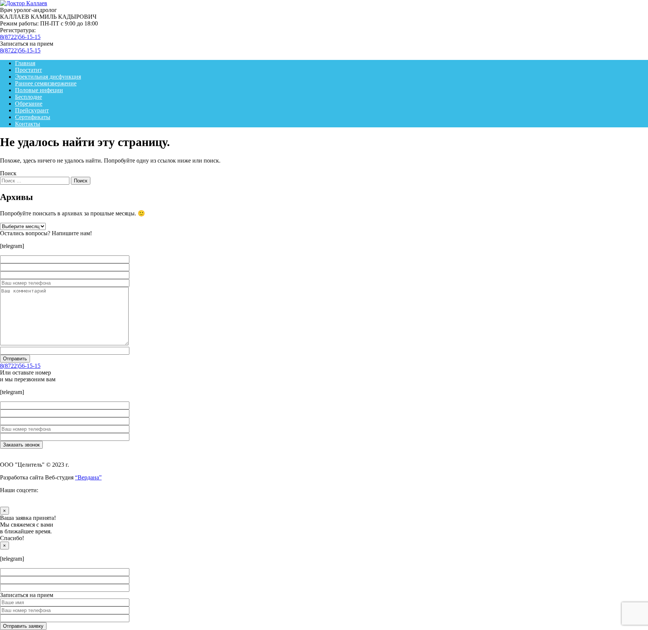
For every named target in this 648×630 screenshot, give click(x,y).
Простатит (28, 70)
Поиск (8, 173)
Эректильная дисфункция (48, 76)
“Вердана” (88, 477)
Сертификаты (32, 117)
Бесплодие (28, 97)
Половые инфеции (39, 90)
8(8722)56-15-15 (20, 37)
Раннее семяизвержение (45, 83)
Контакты (27, 124)
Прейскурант (32, 110)
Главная (25, 63)
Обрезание (28, 103)
